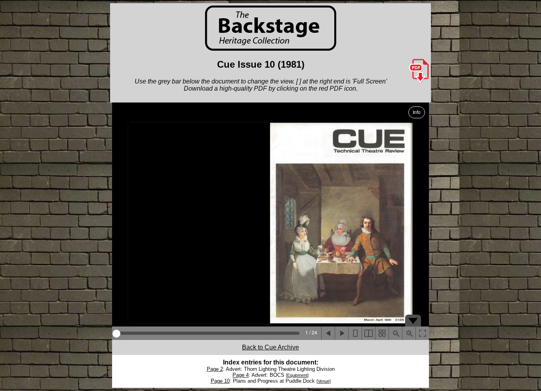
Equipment (297, 375)
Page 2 (215, 369)
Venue (324, 381)
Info (417, 112)
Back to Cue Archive (270, 347)
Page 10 (220, 381)
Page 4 (240, 375)
